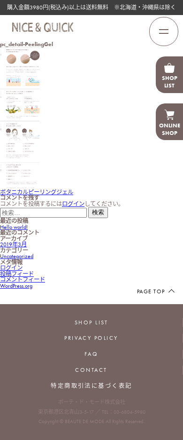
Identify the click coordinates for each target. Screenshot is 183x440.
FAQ (91, 354)
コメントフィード (22, 279)
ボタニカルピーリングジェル (36, 192)
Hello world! (14, 227)
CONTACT (91, 370)
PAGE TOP (151, 291)
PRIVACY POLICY (91, 338)
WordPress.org (16, 286)
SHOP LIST (91, 322)
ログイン (73, 204)
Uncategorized (16, 256)
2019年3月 (13, 244)
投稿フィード (17, 274)
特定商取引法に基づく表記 (91, 386)
